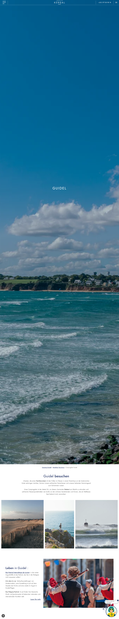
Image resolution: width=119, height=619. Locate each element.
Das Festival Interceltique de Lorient (17, 572)
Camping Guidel (46, 467)
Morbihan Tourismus (58, 467)
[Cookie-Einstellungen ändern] (3, 615)
